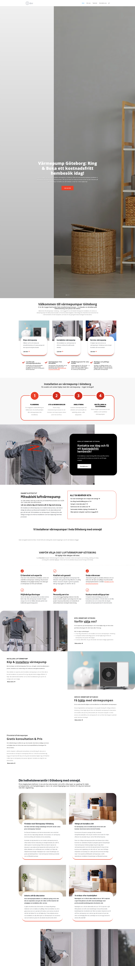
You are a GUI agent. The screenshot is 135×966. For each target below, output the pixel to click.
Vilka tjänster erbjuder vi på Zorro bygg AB (83, 512)
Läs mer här (67, 188)
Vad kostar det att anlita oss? (79, 507)
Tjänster (94, 3)
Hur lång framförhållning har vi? (80, 501)
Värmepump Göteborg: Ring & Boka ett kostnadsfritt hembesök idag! (67, 168)
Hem (83, 3)
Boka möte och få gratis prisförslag (57, 368)
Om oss (88, 3)
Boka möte (78, 643)
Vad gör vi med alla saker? (78, 504)
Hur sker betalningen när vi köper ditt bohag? (84, 499)
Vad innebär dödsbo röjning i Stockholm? (82, 509)
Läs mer (25, 351)
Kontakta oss (103, 3)
